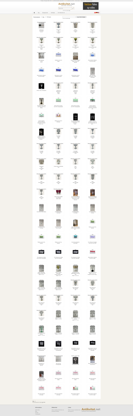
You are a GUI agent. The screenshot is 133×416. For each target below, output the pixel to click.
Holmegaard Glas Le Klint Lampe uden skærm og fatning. (41, 106)
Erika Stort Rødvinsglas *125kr (41, 182)
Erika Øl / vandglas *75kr (92, 182)
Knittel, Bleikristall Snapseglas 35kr (41, 303)
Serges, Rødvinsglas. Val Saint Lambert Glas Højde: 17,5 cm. (41, 273)
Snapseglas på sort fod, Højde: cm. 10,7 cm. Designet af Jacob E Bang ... (92, 273)
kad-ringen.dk (70, 411)
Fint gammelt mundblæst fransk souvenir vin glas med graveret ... (92, 197)
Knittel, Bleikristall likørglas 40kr (75, 303)
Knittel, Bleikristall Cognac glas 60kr (92, 288)
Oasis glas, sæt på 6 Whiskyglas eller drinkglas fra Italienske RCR (41, 379)
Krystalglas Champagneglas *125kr (75, 152)
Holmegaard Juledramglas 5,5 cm (41, 30)
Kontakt (36, 412)
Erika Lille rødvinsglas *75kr (75, 182)
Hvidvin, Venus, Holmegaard (41, 90)
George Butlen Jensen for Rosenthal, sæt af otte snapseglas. (92, 349)
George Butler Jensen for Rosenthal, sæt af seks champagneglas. (41, 349)
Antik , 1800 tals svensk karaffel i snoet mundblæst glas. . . (75, 228)
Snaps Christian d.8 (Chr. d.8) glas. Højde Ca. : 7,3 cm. (75, 319)
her (69, 10)
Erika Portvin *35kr (75, 167)
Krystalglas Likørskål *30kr (41, 152)
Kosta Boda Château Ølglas (41, 211)
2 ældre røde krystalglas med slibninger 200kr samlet (58, 197)
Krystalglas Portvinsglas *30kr (58, 152)
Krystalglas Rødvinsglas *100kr (92, 137)
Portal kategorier (36, 17)
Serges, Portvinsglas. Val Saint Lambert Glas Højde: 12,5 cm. (41, 288)
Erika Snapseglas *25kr (58, 182)
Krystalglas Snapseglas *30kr (92, 152)
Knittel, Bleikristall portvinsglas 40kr (58, 303)
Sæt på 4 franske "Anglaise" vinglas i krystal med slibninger (75, 61)
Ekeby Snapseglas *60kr (75, 30)
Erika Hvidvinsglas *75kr (41, 197)
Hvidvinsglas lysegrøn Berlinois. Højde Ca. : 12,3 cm (41, 334)
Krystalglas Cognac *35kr (58, 137)
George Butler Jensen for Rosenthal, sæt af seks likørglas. (75, 349)
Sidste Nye (37, 409)
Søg (38, 12)
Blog (36, 411)
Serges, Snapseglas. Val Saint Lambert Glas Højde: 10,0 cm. (58, 288)
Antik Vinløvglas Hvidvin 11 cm (41, 61)
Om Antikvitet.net (61, 12)
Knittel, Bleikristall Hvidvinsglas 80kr (92, 303)
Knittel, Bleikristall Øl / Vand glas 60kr (75, 288)
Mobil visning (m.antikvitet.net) (74, 409)
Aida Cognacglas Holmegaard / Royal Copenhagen (92, 76)
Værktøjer (53, 12)
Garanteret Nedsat (55, 411)
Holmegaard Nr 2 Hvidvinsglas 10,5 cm (41, 364)
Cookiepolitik (37, 414)
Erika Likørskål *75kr (92, 167)
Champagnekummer (75, 364)
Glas (43, 17)
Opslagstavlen (45, 12)
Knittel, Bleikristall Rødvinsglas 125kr (41, 319)
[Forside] (34, 13)
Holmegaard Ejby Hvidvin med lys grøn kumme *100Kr (41, 47)
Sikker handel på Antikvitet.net (58, 409)
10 (42, 402)
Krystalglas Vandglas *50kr (75, 137)
